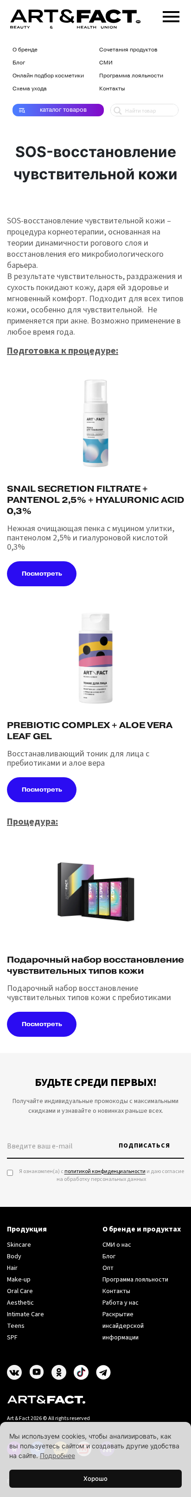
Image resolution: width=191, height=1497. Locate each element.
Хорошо (95, 1478)
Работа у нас (120, 1302)
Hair (12, 1268)
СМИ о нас (116, 1245)
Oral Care (20, 1291)
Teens (16, 1326)
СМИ (106, 62)
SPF (12, 1337)
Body (14, 1256)
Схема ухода (30, 88)
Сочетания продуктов (128, 49)
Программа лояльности (131, 75)
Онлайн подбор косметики (48, 75)
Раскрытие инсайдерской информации (123, 1326)
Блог (19, 62)
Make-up (19, 1279)
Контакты (112, 88)
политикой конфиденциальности (105, 1171)
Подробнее (57, 1455)
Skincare (19, 1245)
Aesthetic (20, 1302)
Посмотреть (42, 573)
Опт (108, 1268)
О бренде (25, 49)
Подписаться (144, 1145)
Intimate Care (25, 1314)
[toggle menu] (171, 14)
